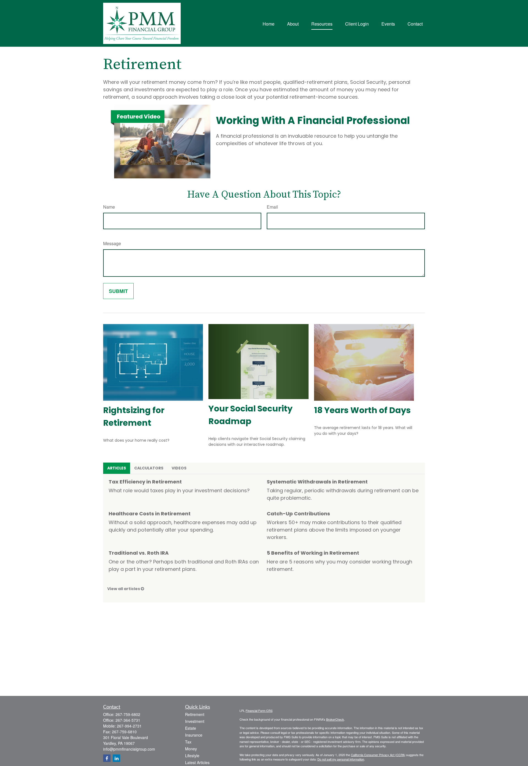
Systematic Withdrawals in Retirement (317, 481)
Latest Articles (197, 762)
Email (272, 207)
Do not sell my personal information (340, 759)
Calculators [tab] (148, 468)
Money (191, 748)
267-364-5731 (128, 720)
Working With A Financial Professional (313, 121)
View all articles (124, 588)
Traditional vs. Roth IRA (139, 552)
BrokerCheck (335, 719)
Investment (194, 721)
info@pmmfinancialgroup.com (129, 749)
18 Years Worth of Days (362, 410)
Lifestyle (192, 755)
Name (109, 207)
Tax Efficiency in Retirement (145, 481)
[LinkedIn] (116, 758)
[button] (268, 23)
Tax (188, 742)
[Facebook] (107, 758)
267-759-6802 (128, 714)
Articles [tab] (116, 468)
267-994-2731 (129, 726)
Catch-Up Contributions (298, 513)
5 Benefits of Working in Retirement (313, 552)
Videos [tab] (179, 468)
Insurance (193, 735)
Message (112, 243)
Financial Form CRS (259, 710)
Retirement (194, 714)
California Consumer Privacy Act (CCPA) (378, 755)
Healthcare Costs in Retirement (150, 513)
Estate (190, 728)
